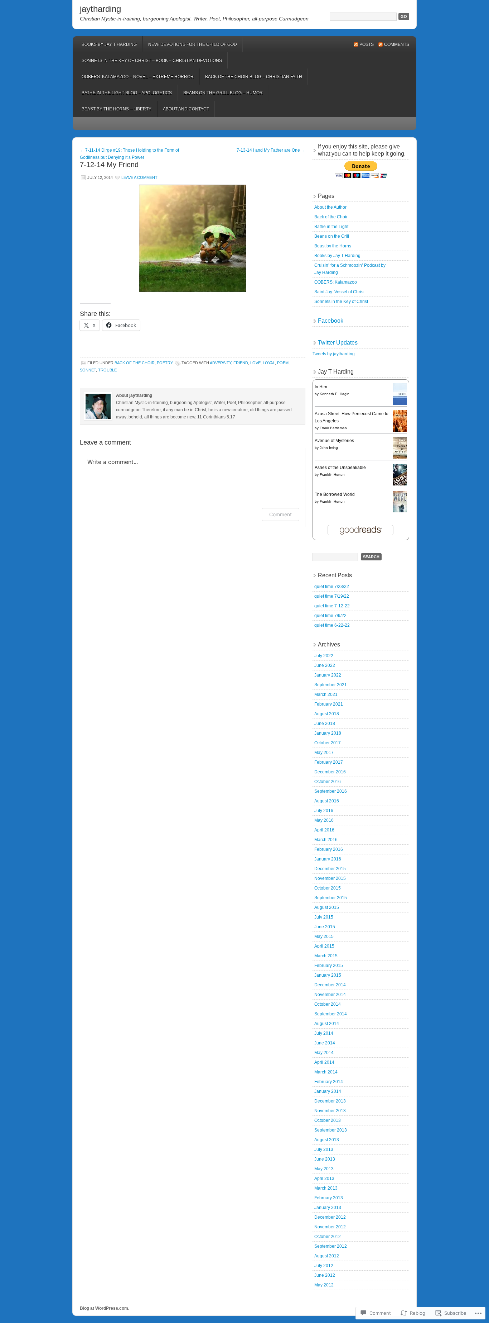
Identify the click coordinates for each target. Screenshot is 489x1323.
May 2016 (324, 820)
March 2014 (326, 1072)
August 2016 (326, 800)
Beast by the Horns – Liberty (116, 109)
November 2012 (330, 1226)
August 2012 (326, 1255)
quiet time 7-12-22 (332, 605)
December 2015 (330, 868)
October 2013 (327, 1120)
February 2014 (328, 1081)
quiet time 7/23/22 (331, 586)
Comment (280, 514)
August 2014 (326, 1023)
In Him (321, 386)
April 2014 (324, 1062)
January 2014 (327, 1091)
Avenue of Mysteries (334, 440)
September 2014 (330, 1013)
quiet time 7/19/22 (331, 596)
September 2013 (330, 1130)
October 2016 (327, 781)
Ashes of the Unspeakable (340, 467)
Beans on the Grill (331, 236)
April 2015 (324, 946)
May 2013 (324, 1168)
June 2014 (324, 1042)
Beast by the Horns (332, 245)
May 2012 (324, 1285)
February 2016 (328, 849)
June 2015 (324, 926)
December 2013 (330, 1101)
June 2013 (324, 1159)
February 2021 (328, 704)
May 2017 (324, 752)
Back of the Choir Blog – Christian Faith (253, 76)
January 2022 (327, 675)
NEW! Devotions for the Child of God (192, 44)
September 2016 (330, 791)
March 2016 (326, 839)
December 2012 (330, 1217)
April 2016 (324, 830)
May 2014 (324, 1052)
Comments (396, 44)
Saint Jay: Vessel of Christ (339, 291)
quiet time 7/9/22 (330, 615)
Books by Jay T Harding (109, 44)
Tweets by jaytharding (334, 353)
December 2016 (330, 771)
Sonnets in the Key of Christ (341, 301)
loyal (269, 363)
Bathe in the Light (331, 226)
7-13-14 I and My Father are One (271, 150)
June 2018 (324, 723)
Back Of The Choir (135, 363)
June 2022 (324, 665)
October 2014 (327, 1004)
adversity (220, 363)
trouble (107, 370)
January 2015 (327, 975)
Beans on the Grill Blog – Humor (223, 92)
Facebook (330, 321)
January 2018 (327, 733)
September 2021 (330, 684)
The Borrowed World (335, 494)
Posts (366, 44)
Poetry (165, 363)
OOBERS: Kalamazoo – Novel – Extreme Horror (138, 76)
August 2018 (326, 713)
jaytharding (100, 9)
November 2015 (330, 878)
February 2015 (328, 965)
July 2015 (323, 917)
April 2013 (324, 1178)
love (255, 363)
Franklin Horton (332, 474)
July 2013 (323, 1149)
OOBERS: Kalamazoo (335, 282)
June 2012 (324, 1275)
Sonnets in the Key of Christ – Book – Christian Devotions (152, 60)
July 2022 (323, 655)
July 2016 (323, 810)
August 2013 (326, 1139)
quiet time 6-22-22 (332, 625)
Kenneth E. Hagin (334, 394)
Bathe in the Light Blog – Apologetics (127, 92)
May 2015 (324, 936)
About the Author (330, 207)
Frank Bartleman (333, 428)
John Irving (329, 448)
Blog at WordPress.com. (104, 1308)
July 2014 (323, 1033)
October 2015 (327, 888)
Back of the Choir (331, 216)
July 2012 (323, 1265)
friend (240, 363)
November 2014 (330, 994)
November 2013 (330, 1110)
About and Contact (186, 109)
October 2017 (327, 742)
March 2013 (326, 1188)
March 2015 (326, 955)
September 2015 (330, 897)
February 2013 (328, 1197)
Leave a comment (139, 177)
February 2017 (328, 762)
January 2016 (327, 859)
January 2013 (327, 1207)
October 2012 (327, 1236)
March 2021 (326, 694)
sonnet (88, 370)
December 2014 (330, 984)
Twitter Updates (338, 343)
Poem (283, 363)
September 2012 (330, 1246)
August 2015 (326, 907)
